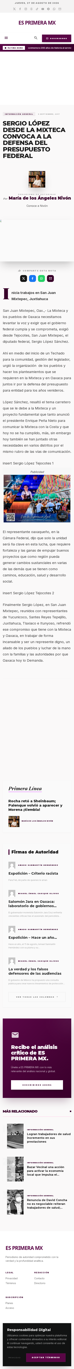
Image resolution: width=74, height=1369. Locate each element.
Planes (9, 1303)
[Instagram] (25, 9)
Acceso (10, 1307)
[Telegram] (48, 9)
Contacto (39, 1278)
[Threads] (31, 9)
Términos (11, 1283)
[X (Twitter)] (23, 278)
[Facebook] (20, 9)
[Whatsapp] (54, 9)
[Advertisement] (37, 79)
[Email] (59, 9)
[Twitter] (14, 9)
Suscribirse (56, 38)
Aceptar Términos (46, 1357)
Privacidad (14, 1358)
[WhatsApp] (41, 278)
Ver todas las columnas (37, 997)
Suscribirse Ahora (37, 1085)
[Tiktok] (37, 9)
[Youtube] (42, 9)
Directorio (39, 1283)
